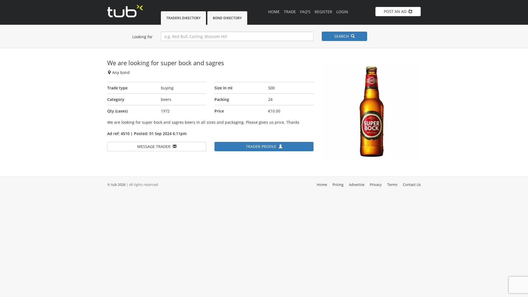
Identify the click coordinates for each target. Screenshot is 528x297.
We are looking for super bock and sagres (165, 63)
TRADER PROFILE (262, 146)
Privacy (376, 184)
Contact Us (412, 184)
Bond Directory (227, 18)
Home (274, 11)
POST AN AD (396, 11)
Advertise (356, 184)
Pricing (337, 184)
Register (323, 11)
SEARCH (342, 36)
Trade (290, 11)
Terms (392, 184)
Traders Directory (183, 18)
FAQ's (305, 11)
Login (342, 11)
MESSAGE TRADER (155, 146)
